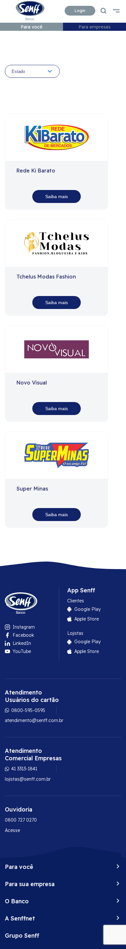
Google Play (87, 609)
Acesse (12, 830)
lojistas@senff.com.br (28, 779)
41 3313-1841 (23, 769)
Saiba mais (56, 196)
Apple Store (86, 619)
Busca (103, 11)
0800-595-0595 (27, 710)
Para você (31, 27)
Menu (116, 11)
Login (80, 10)
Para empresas (94, 27)
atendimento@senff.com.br (34, 720)
